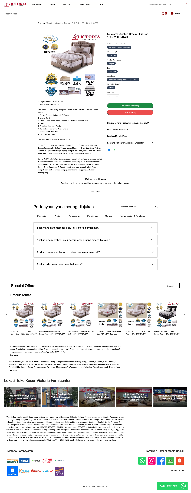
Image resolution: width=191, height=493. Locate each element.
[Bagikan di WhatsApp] (113, 150)
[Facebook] (161, 461)
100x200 (43, 427)
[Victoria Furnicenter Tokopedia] (170, 461)
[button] (38, 5)
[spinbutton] (113, 96)
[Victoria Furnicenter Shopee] (180, 461)
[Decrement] (109, 96)
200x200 (81, 427)
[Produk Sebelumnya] (6, 314)
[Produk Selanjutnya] (184, 314)
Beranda (41, 23)
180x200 (68, 427)
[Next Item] (182, 397)
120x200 (51, 427)
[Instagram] (152, 461)
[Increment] (117, 96)
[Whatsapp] (183, 486)
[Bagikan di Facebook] (108, 150)
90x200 (36, 427)
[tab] (42, 215)
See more (14, 355)
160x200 (59, 427)
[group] (95, 318)
